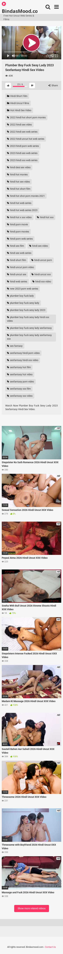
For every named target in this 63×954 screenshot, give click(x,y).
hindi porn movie (18, 224)
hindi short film (17, 260)
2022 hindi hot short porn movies (27, 117)
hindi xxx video (43, 281)
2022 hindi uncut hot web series (26, 138)
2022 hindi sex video (20, 124)
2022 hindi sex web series (23, 131)
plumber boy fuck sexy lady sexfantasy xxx (29, 337)
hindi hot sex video (19, 181)
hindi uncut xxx (42, 274)
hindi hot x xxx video (20, 217)
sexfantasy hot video (21, 374)
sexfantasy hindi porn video (24, 353)
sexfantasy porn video (21, 381)
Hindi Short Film (18, 96)
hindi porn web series (21, 238)
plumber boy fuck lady (21, 295)
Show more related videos (32, 908)
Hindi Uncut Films (19, 103)
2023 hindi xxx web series (23, 160)
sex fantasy (16, 346)
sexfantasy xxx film (20, 388)
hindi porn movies (19, 231)
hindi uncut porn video (21, 267)
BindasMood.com (19, 11)
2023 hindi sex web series (23, 153)
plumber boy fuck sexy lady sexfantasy (30, 328)
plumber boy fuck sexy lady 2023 (27, 310)
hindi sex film (16, 245)
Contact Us (50, 947)
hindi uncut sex (17, 274)
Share (54, 85)
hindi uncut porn (43, 260)
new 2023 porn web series (23, 288)
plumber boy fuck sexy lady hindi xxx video (28, 319)
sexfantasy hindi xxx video (23, 360)
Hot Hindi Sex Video (20, 110)
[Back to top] (56, 947)
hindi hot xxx (46, 217)
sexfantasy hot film (20, 367)
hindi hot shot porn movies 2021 (27, 196)
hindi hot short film (19, 188)
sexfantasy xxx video (21, 395)
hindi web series (18, 281)
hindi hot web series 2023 (23, 210)
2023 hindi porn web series (24, 146)
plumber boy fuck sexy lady (24, 303)
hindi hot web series (20, 203)
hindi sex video (40, 245)
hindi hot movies (18, 174)
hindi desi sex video (20, 167)
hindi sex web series (20, 253)
